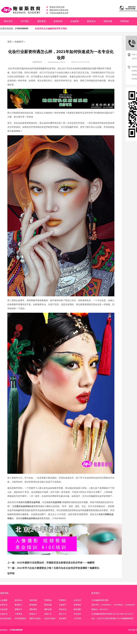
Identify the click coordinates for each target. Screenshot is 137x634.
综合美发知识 (5, 618)
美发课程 (62, 618)
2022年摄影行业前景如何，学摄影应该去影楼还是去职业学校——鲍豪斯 (56, 562)
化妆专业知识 (49, 618)
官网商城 (124, 21)
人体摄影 (3, 600)
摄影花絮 (48, 609)
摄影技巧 (18, 609)
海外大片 (62, 614)
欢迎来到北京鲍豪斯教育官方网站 (51, 28)
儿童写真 (18, 614)
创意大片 (48, 614)
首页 (9, 42)
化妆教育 (74, 21)
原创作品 (62, 609)
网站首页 (8, 21)
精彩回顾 (108, 21)
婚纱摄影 (77, 609)
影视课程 (33, 605)
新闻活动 (91, 21)
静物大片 (33, 614)
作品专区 (77, 600)
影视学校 (58, 21)
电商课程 (77, 605)
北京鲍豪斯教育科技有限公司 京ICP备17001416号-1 (112, 614)
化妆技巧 (19, 42)
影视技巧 (18, 605)
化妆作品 (3, 614)
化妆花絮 (3, 609)
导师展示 (62, 600)
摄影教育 (41, 21)
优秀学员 (3, 605)
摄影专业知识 (35, 618)
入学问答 (77, 618)
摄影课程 (33, 609)
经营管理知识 (20, 618)
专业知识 (77, 614)
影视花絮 (48, 605)
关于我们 (25, 21)
